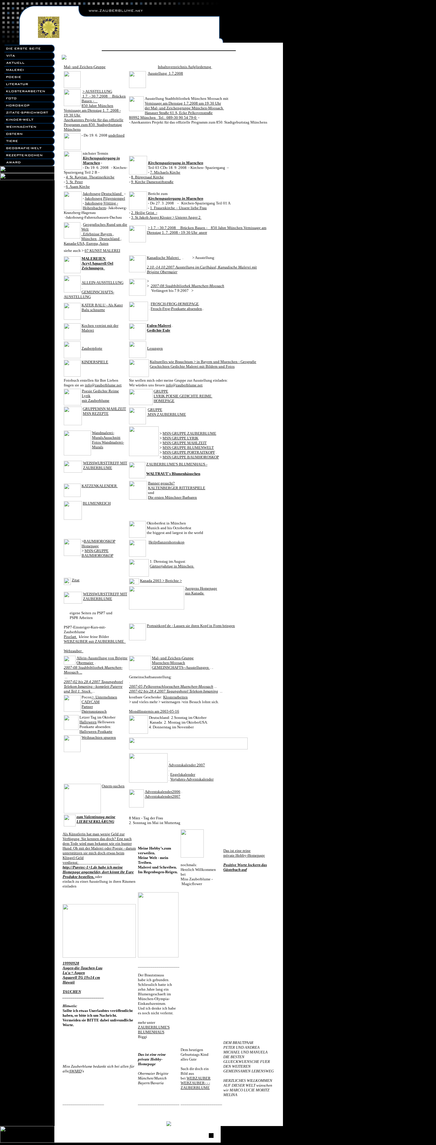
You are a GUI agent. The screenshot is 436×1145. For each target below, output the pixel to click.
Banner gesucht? (161, 483)
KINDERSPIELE (95, 362)
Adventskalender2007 (162, 796)
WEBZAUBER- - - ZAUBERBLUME (195, 1085)
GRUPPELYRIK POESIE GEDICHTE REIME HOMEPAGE (183, 396)
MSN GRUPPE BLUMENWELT (188, 447)
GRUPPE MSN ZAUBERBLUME (166, 412)
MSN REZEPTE (96, 413)
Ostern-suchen (113, 786)
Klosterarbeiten (175, 697)
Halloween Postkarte (95, 731)
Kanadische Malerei (164, 257)
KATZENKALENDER (100, 486)
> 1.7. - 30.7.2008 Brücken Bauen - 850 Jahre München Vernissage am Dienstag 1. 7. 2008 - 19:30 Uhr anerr (206, 230)
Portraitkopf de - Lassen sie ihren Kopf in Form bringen (191, 625)
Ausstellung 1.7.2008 (165, 73)
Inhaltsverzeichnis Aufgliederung (185, 67)
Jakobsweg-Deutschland (103, 193)
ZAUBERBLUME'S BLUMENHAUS (154, 1029)
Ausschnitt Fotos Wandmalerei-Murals (108, 442)
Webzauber (73, 651)
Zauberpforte (92, 348)
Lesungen (155, 348)
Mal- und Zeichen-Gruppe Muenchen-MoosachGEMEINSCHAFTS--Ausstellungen (181, 663)
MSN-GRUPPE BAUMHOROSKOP (97, 553)
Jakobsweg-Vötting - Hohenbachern (100, 205)
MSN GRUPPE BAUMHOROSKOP (191, 457)
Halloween (88, 722)
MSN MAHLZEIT (111, 409)
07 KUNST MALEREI (102, 250)
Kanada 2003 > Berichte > (161, 580)
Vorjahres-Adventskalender (192, 779)
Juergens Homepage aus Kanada (201, 590)
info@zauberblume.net (103, 385)
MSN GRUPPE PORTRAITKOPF (189, 452)
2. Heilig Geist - (144, 212)
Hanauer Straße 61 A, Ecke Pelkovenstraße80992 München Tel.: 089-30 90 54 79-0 (171, 115)
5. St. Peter (74, 182)
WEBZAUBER (199, 1078)
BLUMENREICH (97, 503)
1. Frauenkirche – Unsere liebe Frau (178, 208)
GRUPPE (90, 409)
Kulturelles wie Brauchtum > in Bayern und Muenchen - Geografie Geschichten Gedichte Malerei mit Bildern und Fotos (203, 364)
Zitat (75, 580)
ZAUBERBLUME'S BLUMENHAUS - (176, 464)
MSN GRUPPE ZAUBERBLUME (189, 433)
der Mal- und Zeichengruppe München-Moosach (184, 108)
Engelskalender (182, 774)
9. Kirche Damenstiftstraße (152, 182)
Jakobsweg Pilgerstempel (105, 198)
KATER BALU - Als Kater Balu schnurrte (102, 307)
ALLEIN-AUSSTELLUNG (102, 282)
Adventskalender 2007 (186, 765)
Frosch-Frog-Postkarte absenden (176, 308)
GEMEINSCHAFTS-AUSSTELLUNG (89, 294)
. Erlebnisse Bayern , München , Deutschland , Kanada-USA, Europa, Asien (92, 239)
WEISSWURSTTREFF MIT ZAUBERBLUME (105, 465)
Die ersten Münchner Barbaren (172, 497)
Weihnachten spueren (99, 737)
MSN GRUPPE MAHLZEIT (185, 443)
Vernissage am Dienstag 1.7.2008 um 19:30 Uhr (183, 103)
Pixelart (70, 636)
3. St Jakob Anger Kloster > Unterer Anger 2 (166, 217)
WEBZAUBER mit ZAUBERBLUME (95, 641)
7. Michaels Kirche (165, 172)
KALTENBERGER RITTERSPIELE (176, 488)
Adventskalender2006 (162, 791)
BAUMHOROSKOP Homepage (98, 543)
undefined (116, 135)
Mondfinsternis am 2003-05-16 (154, 711)
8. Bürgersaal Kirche (147, 177)
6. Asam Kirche (78, 186)
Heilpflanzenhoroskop (166, 542)
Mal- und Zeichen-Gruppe (85, 67)
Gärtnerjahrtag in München (172, 566)
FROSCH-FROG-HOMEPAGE (175, 304)
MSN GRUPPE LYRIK (180, 438)
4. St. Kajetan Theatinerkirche (90, 177)
